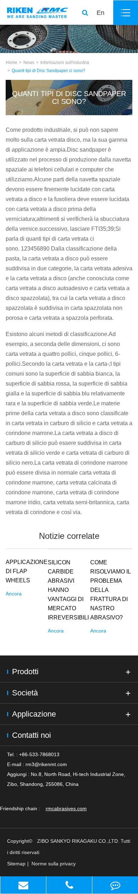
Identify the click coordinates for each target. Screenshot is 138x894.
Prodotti (25, 671)
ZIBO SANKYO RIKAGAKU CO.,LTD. (78, 841)
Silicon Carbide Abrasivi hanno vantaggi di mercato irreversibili (68, 589)
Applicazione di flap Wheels (26, 571)
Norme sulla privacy (53, 863)
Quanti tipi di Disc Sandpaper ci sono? (48, 70)
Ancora (14, 593)
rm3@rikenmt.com (46, 764)
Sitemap (16, 863)
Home (11, 62)
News (28, 62)
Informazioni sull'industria (64, 62)
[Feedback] (115, 885)
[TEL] (69, 885)
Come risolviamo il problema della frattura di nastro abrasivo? (110, 589)
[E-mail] (23, 885)
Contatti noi (31, 735)
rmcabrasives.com (66, 808)
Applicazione (34, 714)
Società (25, 692)
